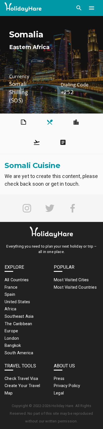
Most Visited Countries (75, 287)
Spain (10, 294)
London (12, 338)
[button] (79, 8)
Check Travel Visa (21, 378)
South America (19, 353)
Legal (59, 393)
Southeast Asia (19, 316)
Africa (10, 309)
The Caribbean (18, 323)
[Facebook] (72, 208)
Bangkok (13, 345)
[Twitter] (49, 208)
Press (59, 378)
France (11, 287)
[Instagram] (26, 208)
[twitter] (50, 208)
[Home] (23, 8)
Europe (11, 331)
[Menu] (91, 8)
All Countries (17, 280)
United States (17, 302)
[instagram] (27, 208)
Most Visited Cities (71, 280)
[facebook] (73, 208)
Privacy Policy (67, 385)
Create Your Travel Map (22, 389)
